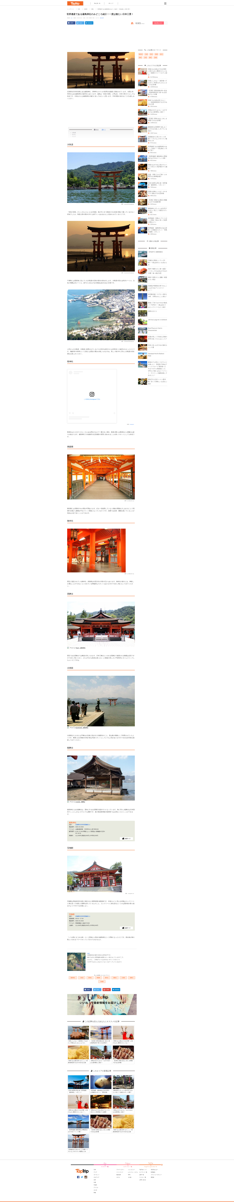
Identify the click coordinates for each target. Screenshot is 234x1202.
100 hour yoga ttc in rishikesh (157, 319)
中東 (95, 1182)
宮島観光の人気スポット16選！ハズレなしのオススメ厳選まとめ (157, 138)
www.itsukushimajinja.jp (129, 204)
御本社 (106, 977)
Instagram (132, 424)
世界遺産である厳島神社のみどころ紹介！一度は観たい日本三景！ (114, 9)
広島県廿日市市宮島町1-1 (82, 824)
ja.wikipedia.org (130, 500)
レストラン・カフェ (133, 1172)
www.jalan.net (131, 893)
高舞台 (115, 977)
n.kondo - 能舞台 (80, 802)
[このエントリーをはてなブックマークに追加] (89, 24)
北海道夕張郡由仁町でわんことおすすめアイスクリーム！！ (157, 288)
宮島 (92, 9)
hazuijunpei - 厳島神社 (81, 727)
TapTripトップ (142, 1169)
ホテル (118, 1177)
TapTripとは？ (154, 1169)
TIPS (129, 1174)
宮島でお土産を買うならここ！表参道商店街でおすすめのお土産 (157, 102)
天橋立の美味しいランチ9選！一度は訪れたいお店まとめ (157, 262)
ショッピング (131, 1169)
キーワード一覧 (143, 1172)
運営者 (152, 1177)
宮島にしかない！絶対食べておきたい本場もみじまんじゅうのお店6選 (157, 82)
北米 (95, 1179)
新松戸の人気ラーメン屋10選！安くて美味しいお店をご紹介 (157, 382)
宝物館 (102, 981)
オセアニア (96, 1177)
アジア (95, 1172)
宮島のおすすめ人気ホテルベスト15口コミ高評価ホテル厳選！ (157, 166)
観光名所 (102, 17)
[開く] (103, 130)
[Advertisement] (102, 39)
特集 (95, 1192)
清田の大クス (152, 311)
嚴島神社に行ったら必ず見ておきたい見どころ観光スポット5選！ (157, 210)
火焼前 (123, 977)
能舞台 (131, 977)
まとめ (95, 1190)
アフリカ (96, 1187)
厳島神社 (73, 977)
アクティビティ (120, 1169)
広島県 (85, 9)
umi (71, 17)
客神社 (74, 134)
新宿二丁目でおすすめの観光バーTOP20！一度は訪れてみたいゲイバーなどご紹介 (157, 305)
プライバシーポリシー (156, 1174)
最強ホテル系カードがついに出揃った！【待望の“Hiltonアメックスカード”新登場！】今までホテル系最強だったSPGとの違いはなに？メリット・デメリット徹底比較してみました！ (157, 368)
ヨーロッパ (96, 1174)
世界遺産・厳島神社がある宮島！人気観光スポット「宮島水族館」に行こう (157, 230)
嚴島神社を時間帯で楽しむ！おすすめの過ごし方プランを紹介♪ (157, 129)
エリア (111, 3)
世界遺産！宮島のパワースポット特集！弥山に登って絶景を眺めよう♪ (157, 220)
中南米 (95, 1185)
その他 (129, 1177)
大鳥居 (74, 132)
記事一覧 (98, 3)
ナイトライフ (120, 1172)
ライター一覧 (142, 1177)
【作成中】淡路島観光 (155, 252)
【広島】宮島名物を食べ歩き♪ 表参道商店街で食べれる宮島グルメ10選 (157, 92)
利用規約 (153, 1172)
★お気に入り (158, 23)
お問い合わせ (142, 1179)
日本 (79, 9)
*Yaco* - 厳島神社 (80, 648)
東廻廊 (74, 136)
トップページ (70, 9)
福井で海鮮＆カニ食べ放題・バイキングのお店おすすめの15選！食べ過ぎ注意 (157, 271)
